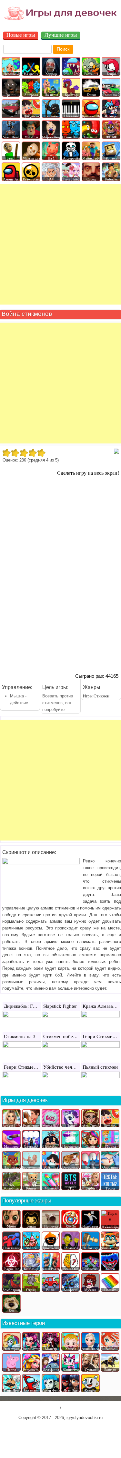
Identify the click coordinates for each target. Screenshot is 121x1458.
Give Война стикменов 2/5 (15, 453)
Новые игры (20, 35)
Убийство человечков (65, 1067)
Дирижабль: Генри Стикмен (33, 1006)
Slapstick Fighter (60, 1006)
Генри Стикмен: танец (27, 1067)
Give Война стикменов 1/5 (6, 453)
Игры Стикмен (96, 696)
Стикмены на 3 (19, 1036)
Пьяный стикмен (100, 1067)
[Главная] (60, 19)
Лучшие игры (61, 35)
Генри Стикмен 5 (101, 1036)
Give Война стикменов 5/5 (41, 453)
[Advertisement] (60, 244)
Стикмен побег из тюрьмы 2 (73, 1036)
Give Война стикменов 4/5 (32, 453)
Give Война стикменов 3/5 (23, 453)
